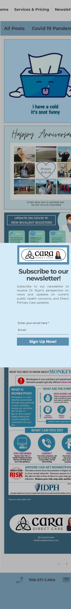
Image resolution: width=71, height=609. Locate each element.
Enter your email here (32, 323)
